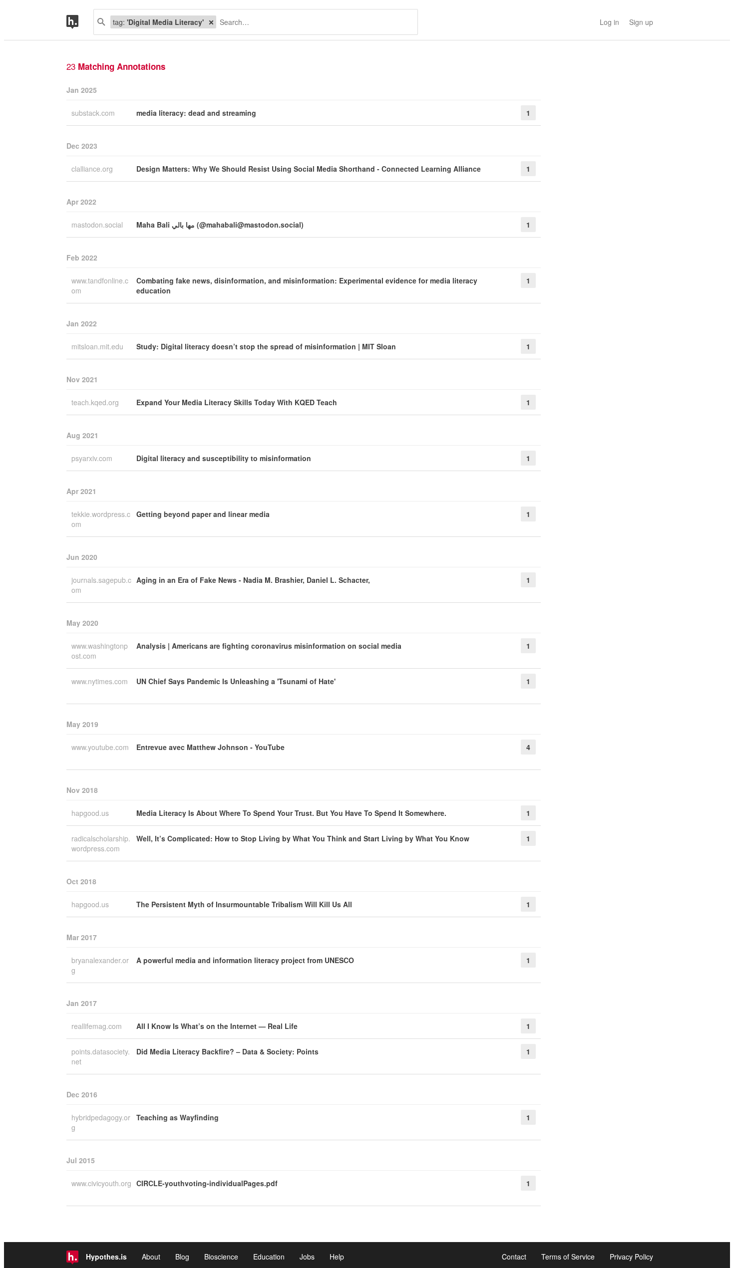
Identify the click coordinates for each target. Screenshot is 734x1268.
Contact (514, 1257)
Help (337, 1257)
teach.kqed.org (96, 402)
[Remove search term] (211, 21)
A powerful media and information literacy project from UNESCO (245, 960)
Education (269, 1257)
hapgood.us (91, 813)
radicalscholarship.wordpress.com (100, 843)
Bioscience (221, 1257)
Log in (609, 21)
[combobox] (313, 22)
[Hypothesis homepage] (79, 22)
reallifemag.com (97, 1026)
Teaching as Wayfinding (177, 1117)
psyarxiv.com (92, 458)
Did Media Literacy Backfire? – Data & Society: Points (227, 1051)
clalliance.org (93, 169)
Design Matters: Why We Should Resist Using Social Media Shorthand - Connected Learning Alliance (308, 169)
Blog (182, 1257)
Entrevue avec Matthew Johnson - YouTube (210, 747)
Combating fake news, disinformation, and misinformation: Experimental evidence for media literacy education (306, 285)
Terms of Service (568, 1257)
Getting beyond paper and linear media (203, 514)
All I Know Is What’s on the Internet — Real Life (217, 1026)
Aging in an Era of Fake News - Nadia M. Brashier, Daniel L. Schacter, (253, 580)
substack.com (94, 113)
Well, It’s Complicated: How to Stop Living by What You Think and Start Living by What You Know (302, 838)
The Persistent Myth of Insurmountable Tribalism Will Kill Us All (244, 904)
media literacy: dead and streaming (196, 113)
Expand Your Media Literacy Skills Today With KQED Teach (236, 402)
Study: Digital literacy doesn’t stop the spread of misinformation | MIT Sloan (266, 346)
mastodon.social (98, 225)
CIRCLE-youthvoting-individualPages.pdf (207, 1183)
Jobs (307, 1257)
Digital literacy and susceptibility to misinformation (223, 458)
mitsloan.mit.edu (98, 346)
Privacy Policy (631, 1257)
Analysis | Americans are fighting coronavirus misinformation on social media (268, 646)
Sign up (641, 21)
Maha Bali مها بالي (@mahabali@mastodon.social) (220, 225)
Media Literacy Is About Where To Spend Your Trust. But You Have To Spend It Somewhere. (291, 813)
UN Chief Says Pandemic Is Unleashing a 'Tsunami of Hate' (236, 681)
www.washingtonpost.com (99, 651)
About (151, 1257)
